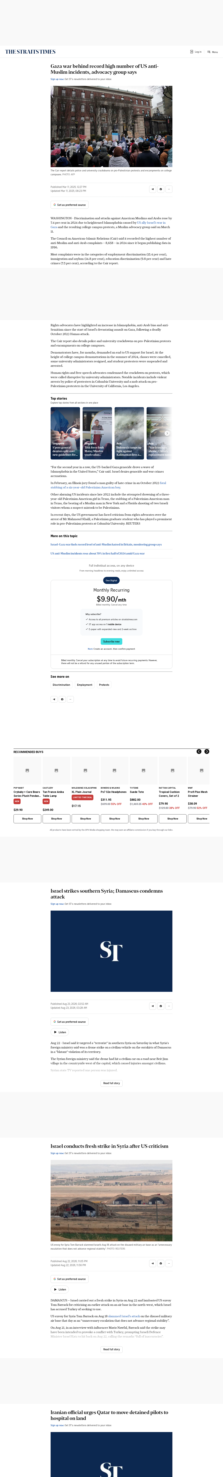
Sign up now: (57, 79)
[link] (30, 51)
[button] (195, 51)
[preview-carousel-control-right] (167, 433)
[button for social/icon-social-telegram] (152, 189)
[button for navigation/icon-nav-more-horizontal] (169, 189)
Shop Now (27, 818)
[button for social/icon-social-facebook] (160, 189)
